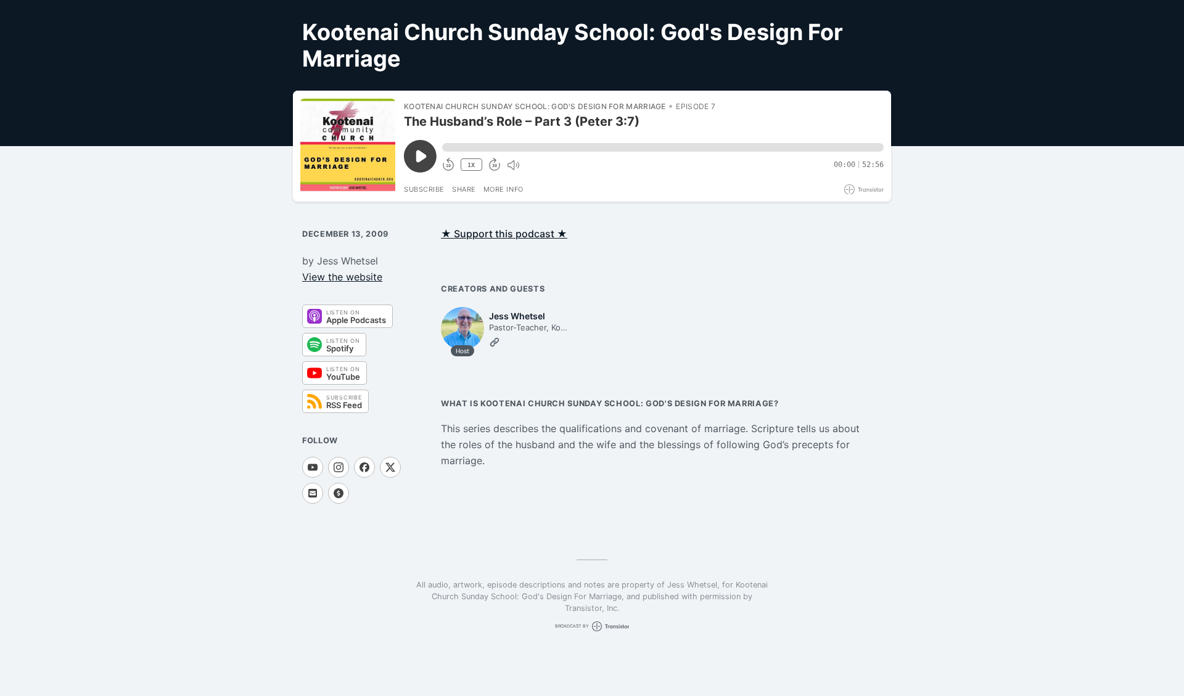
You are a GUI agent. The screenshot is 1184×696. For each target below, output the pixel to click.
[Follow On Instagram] (338, 467)
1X (471, 165)
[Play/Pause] (347, 146)
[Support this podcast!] (338, 493)
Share (464, 189)
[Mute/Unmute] (513, 165)
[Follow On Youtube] (312, 467)
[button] (663, 147)
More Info (503, 189)
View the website (342, 277)
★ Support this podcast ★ (504, 233)
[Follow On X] (390, 467)
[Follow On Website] (494, 342)
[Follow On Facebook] (364, 467)
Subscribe (424, 189)
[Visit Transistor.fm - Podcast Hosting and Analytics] (864, 189)
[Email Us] (312, 493)
